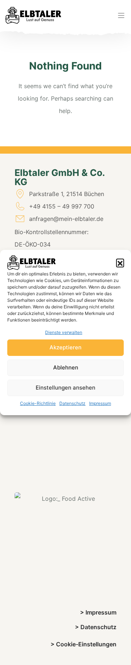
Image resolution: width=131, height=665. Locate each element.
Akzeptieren (65, 347)
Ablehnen (65, 367)
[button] (120, 262)
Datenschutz (72, 403)
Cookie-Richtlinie (38, 403)
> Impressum (98, 612)
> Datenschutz (95, 627)
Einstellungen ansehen (65, 387)
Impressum (100, 403)
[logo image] (33, 15)
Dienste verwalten (63, 332)
